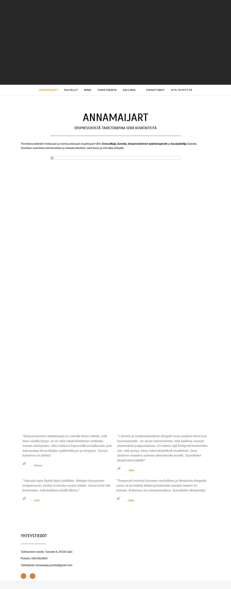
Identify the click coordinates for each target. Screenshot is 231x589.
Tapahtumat (155, 90)
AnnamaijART (48, 90)
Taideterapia (107, 90)
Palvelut (71, 90)
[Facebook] (23, 576)
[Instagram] (32, 576)
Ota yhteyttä (181, 90)
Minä (87, 90)
